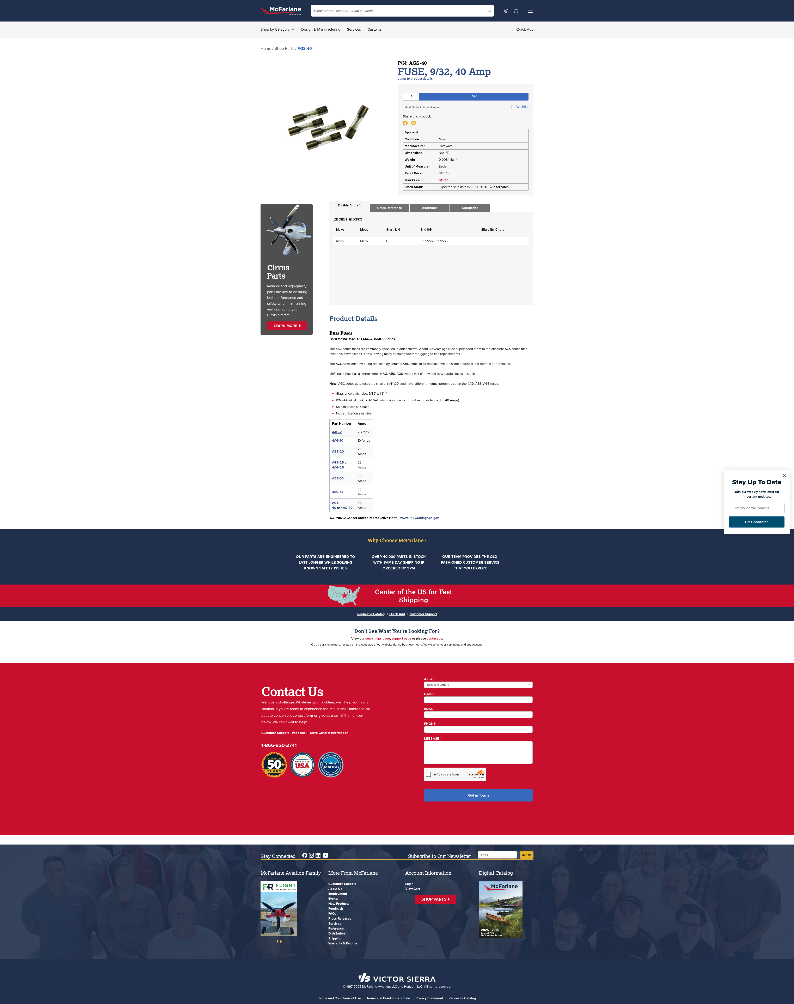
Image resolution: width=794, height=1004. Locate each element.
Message (432, 738)
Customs (374, 29)
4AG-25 (338, 467)
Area (429, 679)
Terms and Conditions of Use (339, 998)
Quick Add (524, 29)
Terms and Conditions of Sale (388, 998)
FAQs (332, 913)
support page (401, 638)
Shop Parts (284, 48)
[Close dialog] (784, 475)
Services (354, 29)
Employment (337, 893)
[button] (287, 325)
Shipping (334, 938)
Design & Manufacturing (320, 29)
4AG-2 (337, 432)
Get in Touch (478, 795)
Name (429, 693)
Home (266, 48)
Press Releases (339, 918)
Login (409, 883)
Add (474, 96)
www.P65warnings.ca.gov (419, 517)
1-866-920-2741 (279, 745)
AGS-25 (338, 462)
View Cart (412, 888)
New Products (338, 903)
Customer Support (423, 614)
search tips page (377, 638)
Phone (429, 723)
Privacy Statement (429, 998)
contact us (434, 638)
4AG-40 (347, 507)
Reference (336, 928)
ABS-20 (338, 451)
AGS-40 (336, 505)
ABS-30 (338, 478)
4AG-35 (338, 491)
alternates (501, 187)
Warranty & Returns (342, 943)
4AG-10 (337, 440)
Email (429, 708)
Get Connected (757, 522)
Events (333, 898)
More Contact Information (329, 732)
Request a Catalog (371, 614)
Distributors (337, 933)
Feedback (299, 732)
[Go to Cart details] (516, 10)
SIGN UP (526, 855)
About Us (335, 888)
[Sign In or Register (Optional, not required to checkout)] (506, 10)
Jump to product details (415, 78)
